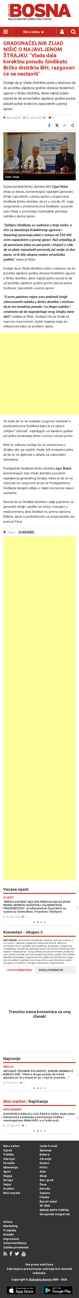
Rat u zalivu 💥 (33, 32)
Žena (43, 1184)
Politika (8, 1154)
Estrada (45, 1188)
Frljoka (44, 1197)
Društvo (8, 1188)
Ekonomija (10, 1167)
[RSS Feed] (5, 1254)
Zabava (45, 1193)
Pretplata (9, 1230)
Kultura (45, 1154)
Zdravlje (45, 1159)
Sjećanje (46, 1150)
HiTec (44, 1167)
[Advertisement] (39, 374)
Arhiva (8, 1221)
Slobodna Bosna (40, 1279)
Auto (43, 1171)
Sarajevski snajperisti (55, 1214)
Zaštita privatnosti (16, 1247)
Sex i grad (46, 1180)
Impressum (11, 1239)
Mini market (11, 1193)
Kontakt (8, 1234)
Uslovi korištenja (15, 1243)
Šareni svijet (48, 1201)
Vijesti (7, 1150)
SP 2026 (45, 1205)
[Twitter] (17, 1254)
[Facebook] (10, 1254)
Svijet (7, 1184)
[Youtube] (24, 1254)
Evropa (8, 1180)
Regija (7, 1176)
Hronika (8, 1163)
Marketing (10, 1226)
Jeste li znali (48, 1146)
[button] (71, 136)
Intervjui (9, 1159)
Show (43, 1176)
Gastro (44, 1163)
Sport (7, 1171)
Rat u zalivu (11, 1146)
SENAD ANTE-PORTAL (54, 1210)
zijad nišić (26, 532)
